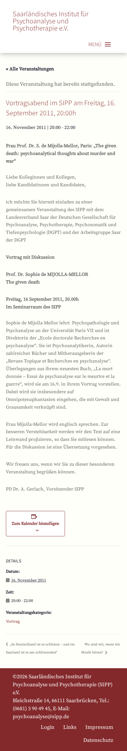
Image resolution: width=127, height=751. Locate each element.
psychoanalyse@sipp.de (41, 716)
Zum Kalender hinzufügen (35, 523)
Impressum (99, 727)
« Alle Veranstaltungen (30, 69)
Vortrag (13, 621)
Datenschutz (98, 740)
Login (47, 727)
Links (69, 727)
